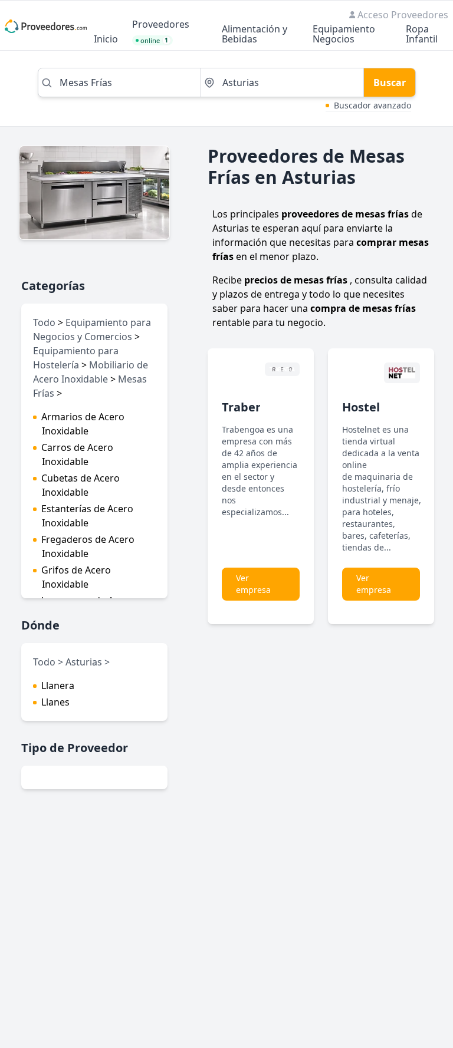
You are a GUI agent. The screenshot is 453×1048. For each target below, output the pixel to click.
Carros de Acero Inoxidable (77, 454)
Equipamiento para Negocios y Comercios (92, 329)
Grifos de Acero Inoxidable (76, 577)
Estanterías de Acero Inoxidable (87, 515)
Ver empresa (253, 583)
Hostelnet (371, 407)
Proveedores (160, 25)
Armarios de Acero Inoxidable (82, 423)
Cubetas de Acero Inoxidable (80, 485)
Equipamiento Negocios (344, 34)
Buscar (389, 82)
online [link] (154, 40)
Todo (44, 322)
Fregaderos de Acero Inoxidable (87, 546)
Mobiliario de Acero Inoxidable (90, 371)
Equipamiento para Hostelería (76, 357)
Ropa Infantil (422, 34)
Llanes (55, 702)
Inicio (106, 39)
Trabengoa (253, 407)
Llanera (57, 685)
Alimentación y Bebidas (254, 34)
